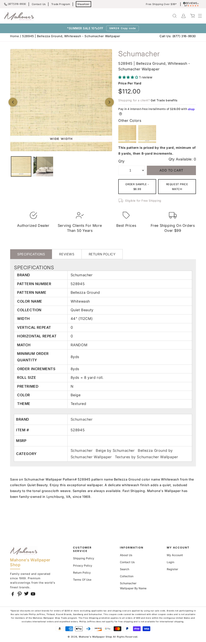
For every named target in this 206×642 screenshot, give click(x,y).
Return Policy (82, 572)
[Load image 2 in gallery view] (43, 166)
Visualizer (83, 4)
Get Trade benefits (164, 100)
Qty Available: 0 (182, 159)
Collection (126, 576)
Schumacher (82, 419)
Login (170, 562)
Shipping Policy (83, 558)
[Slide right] (109, 102)
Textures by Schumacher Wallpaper (146, 457)
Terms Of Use (82, 579)
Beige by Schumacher (116, 450)
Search (124, 569)
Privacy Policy (82, 565)
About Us (126, 555)
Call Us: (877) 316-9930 (178, 36)
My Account (175, 555)
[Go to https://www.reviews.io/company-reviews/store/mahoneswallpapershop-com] (192, 4)
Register (172, 569)
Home (14, 36)
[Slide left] (12, 102)
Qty (121, 161)
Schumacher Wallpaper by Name (133, 585)
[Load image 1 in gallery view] (21, 166)
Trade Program (60, 4)
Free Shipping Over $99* (161, 4)
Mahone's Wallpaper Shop (95, 636)
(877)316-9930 (17, 3)
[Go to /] (19, 16)
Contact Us (39, 4)
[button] (198, 16)
